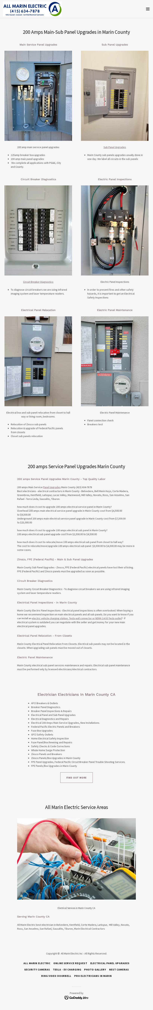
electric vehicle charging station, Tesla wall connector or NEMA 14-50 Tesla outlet (77, 618)
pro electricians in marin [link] (93, 976)
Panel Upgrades (52, 487)
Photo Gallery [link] (95, 969)
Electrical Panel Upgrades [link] (109, 963)
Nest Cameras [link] (119, 969)
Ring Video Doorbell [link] (56, 976)
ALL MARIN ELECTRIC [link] (37, 963)
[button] (148, 9)
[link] (32, 8)
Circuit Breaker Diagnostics (38, 282)
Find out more (76, 777)
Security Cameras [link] (37, 969)
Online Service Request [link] (70, 963)
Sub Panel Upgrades (115, 147)
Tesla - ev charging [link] (67, 969)
